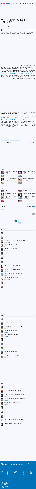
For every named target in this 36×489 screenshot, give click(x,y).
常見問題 (31, 472)
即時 (11, 3)
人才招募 (23, 472)
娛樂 (20, 3)
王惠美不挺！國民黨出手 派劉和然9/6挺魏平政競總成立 (2, 258)
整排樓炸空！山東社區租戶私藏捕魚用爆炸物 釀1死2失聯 (2, 249)
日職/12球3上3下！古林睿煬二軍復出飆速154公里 (2, 237)
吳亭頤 (10, 26)
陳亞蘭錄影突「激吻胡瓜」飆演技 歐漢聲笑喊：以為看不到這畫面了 (20, 201)
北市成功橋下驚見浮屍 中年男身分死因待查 (2, 352)
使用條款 (23, 473)
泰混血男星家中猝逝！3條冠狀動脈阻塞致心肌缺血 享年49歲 (2, 416)
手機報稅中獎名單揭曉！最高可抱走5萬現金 (2, 245)
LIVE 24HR (3, 3)
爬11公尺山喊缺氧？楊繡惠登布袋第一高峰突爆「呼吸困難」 (2, 176)
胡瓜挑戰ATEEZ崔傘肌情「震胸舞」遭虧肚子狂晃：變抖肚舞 (20, 194)
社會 (18, 3)
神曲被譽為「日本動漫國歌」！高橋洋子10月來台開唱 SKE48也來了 (2, 420)
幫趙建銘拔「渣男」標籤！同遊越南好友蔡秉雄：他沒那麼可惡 (2, 287)
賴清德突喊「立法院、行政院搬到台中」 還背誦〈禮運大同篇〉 (2, 253)
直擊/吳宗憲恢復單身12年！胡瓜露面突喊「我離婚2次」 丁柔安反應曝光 (2, 201)
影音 (32, 3)
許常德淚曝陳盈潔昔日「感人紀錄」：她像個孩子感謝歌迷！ (2, 391)
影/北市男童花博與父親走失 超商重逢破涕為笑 (2, 335)
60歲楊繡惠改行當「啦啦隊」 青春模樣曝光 (2, 182)
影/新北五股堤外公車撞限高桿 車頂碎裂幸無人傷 (2, 344)
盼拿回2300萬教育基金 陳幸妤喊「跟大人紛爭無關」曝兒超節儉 (2, 282)
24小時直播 (15, 471)
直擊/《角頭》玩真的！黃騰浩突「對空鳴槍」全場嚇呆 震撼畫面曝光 (2, 395)
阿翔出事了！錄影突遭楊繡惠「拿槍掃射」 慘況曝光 (20, 182)
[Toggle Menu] (34, 3)
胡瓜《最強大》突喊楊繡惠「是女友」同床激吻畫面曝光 (2, 191)
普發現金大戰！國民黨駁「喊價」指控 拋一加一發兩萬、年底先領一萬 (2, 241)
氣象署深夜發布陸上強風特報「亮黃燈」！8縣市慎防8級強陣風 (2, 274)
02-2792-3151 (6, 486)
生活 (25, 3)
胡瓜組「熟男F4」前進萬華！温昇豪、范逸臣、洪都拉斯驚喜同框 (20, 191)
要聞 (16, 3)
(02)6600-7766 (5, 484)
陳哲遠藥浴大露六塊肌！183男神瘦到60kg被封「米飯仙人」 (2, 403)
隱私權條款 (23, 474)
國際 (27, 3)
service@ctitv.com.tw (7, 487)
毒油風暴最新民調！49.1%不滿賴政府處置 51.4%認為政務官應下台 (2, 262)
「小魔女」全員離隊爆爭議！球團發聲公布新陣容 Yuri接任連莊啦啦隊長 (2, 412)
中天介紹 (23, 471)
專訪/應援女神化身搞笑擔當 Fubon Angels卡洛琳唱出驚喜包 (2, 424)
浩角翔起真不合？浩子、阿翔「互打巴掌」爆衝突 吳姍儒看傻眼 (20, 172)
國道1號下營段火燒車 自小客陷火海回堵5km (2, 348)
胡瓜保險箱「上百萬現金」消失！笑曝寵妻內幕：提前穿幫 (2, 197)
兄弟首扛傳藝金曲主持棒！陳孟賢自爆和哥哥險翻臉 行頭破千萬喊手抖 (2, 399)
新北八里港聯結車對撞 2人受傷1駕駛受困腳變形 (2, 356)
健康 (7, 474)
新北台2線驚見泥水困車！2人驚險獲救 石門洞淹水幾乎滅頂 (2, 327)
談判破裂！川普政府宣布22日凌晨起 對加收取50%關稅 (2, 270)
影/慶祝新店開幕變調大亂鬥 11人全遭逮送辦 (2, 339)
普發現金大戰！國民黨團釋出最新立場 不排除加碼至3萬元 (2, 266)
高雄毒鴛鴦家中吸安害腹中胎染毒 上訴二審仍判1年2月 (2, 331)
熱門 (13, 3)
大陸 (30, 3)
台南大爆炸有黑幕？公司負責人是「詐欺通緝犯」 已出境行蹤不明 (2, 319)
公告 (30, 471)
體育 (23, 3)
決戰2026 (8, 3)
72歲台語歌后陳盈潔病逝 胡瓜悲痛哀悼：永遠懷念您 (2, 194)
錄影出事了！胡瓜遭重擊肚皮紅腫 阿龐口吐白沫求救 (2, 179)
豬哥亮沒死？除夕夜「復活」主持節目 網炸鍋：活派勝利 (2, 172)
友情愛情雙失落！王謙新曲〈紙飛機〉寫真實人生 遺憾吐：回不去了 (2, 407)
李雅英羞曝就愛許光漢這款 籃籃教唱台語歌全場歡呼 (20, 179)
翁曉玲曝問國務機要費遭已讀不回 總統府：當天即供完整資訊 (2, 233)
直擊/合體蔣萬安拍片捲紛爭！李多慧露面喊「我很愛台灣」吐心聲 (2, 387)
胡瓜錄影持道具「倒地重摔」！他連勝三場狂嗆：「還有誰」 (20, 197)
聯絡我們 (31, 473)
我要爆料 (31, 474)
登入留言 (33, 206)
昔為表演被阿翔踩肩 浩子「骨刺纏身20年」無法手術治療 (20, 176)
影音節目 (15, 472)
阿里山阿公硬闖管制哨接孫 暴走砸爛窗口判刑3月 (2, 323)
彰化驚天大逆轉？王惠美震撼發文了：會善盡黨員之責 (2, 278)
